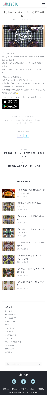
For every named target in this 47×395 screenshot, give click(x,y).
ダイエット (32, 120)
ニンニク (39, 120)
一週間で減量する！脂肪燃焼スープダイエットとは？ (30, 191)
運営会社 (6, 389)
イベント (8, 332)
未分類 (7, 352)
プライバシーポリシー (28, 389)
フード (6, 28)
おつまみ (18, 120)
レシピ (16, 123)
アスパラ (12, 120)
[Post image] (8, 193)
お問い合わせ (15, 389)
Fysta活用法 (9, 318)
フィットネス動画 (11, 342)
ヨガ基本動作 (9, 345)
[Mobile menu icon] (43, 3)
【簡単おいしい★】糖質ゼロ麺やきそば (30, 217)
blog (6, 311)
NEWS (7, 325)
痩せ (21, 123)
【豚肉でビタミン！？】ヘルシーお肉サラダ (30, 270)
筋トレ (26, 123)
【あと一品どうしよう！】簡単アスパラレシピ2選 (30, 257)
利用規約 (41, 389)
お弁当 (25, 120)
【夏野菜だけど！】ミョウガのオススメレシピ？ (30, 231)
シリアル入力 (9, 335)
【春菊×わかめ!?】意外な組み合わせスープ (30, 204)
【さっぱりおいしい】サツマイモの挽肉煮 (30, 244)
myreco (7, 321)
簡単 (31, 123)
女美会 (7, 349)
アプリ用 (8, 328)
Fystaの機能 (9, 314)
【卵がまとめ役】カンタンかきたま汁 (30, 283)
